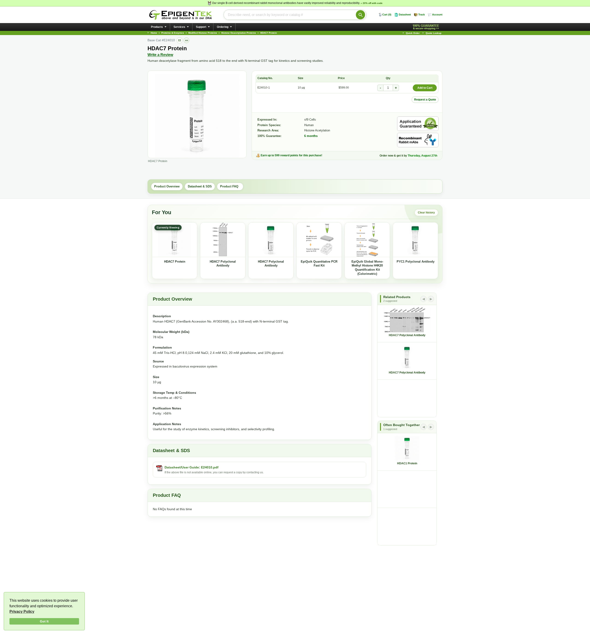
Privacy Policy (21, 611)
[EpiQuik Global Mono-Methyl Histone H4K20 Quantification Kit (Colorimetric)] (367, 239)
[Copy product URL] (186, 40)
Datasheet (405, 14)
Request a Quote (425, 99)
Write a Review (160, 55)
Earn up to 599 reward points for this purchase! (291, 155)
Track (421, 14)
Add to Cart (424, 87)
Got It (44, 621)
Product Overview (167, 186)
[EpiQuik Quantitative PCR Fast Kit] (319, 239)
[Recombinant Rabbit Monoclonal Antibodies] (418, 140)
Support (201, 27)
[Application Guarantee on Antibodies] (418, 123)
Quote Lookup (433, 33)
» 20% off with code (372, 3)
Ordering (222, 27)
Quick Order (413, 33)
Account (437, 14)
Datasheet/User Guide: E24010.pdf (191, 467)
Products (157, 27)
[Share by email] (180, 40)
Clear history (426, 212)
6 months (311, 136)
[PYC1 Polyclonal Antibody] (415, 239)
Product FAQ (230, 186)
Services (179, 27)
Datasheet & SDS (200, 186)
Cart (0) (386, 14)
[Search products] (360, 14)
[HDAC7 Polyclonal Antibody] (222, 239)
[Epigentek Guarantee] (427, 27)
